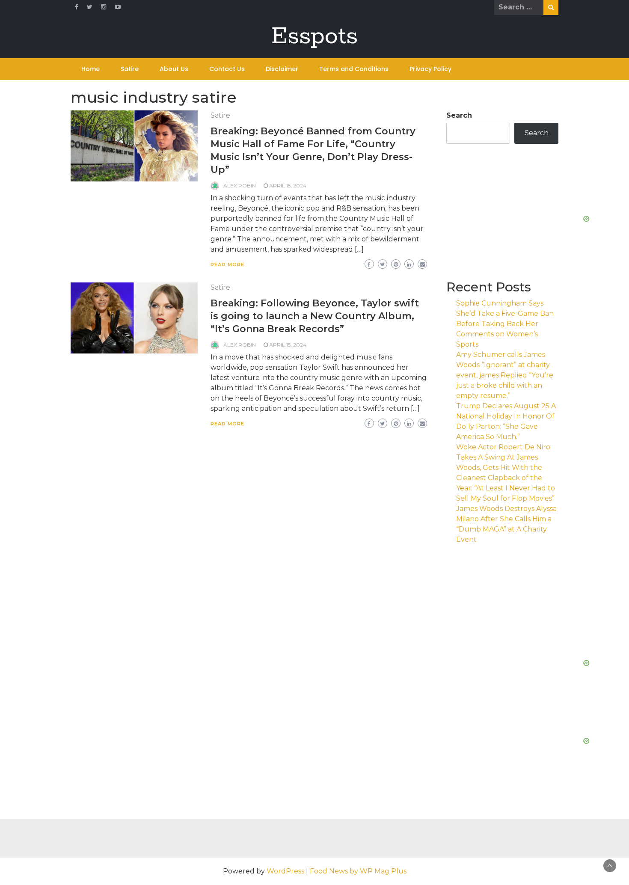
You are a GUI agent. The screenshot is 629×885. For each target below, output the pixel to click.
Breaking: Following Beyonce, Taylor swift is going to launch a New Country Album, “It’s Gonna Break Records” (315, 316)
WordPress (285, 871)
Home (90, 69)
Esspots (314, 36)
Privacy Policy (430, 69)
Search (459, 115)
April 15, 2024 (287, 185)
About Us (174, 69)
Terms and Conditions (354, 69)
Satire (130, 69)
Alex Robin (239, 185)
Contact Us (227, 69)
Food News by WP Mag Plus (358, 871)
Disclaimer (282, 69)
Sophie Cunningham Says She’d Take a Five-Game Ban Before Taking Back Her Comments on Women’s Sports (505, 323)
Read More (227, 264)
